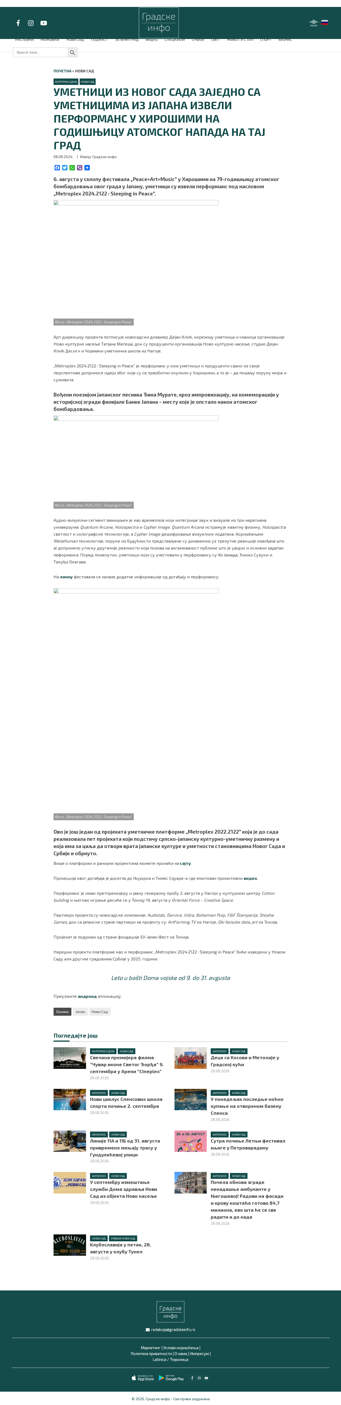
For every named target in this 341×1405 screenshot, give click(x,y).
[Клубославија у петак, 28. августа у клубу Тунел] (70, 1244)
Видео (152, 39)
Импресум (199, 1353)
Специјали (175, 39)
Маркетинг (151, 1347)
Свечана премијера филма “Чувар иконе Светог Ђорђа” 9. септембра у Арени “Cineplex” (127, 1064)
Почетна (62, 71)
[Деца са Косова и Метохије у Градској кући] (190, 1057)
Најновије (50, 39)
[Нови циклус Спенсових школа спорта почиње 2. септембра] (70, 1098)
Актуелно (219, 1051)
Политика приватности (151, 1353)
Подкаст (99, 39)
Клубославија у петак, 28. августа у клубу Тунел (120, 1248)
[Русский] (325, 21)
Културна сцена (66, 81)
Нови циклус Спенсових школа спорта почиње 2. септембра (126, 1102)
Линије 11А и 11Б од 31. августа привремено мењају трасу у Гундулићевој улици (125, 1147)
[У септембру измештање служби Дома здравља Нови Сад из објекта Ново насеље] (70, 1181)
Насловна (24, 39)
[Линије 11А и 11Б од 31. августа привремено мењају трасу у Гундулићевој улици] (70, 1140)
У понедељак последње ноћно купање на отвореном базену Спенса (247, 1106)
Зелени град (127, 39)
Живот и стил (240, 39)
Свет (215, 39)
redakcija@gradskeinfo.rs (173, 1329)
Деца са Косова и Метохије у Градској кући (245, 1060)
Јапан (80, 1011)
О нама (180, 1353)
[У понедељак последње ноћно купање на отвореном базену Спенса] (190, 1098)
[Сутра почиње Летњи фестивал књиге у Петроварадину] (190, 1140)
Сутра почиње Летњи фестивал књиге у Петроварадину (248, 1144)
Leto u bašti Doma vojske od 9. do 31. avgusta (170, 977)
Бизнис (285, 39)
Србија (198, 39)
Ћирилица (179, 1359)
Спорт (266, 39)
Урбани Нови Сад (123, 1238)
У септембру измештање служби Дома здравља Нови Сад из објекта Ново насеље (123, 1189)
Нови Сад (75, 39)
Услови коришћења (180, 1347)
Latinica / (161, 1359)
